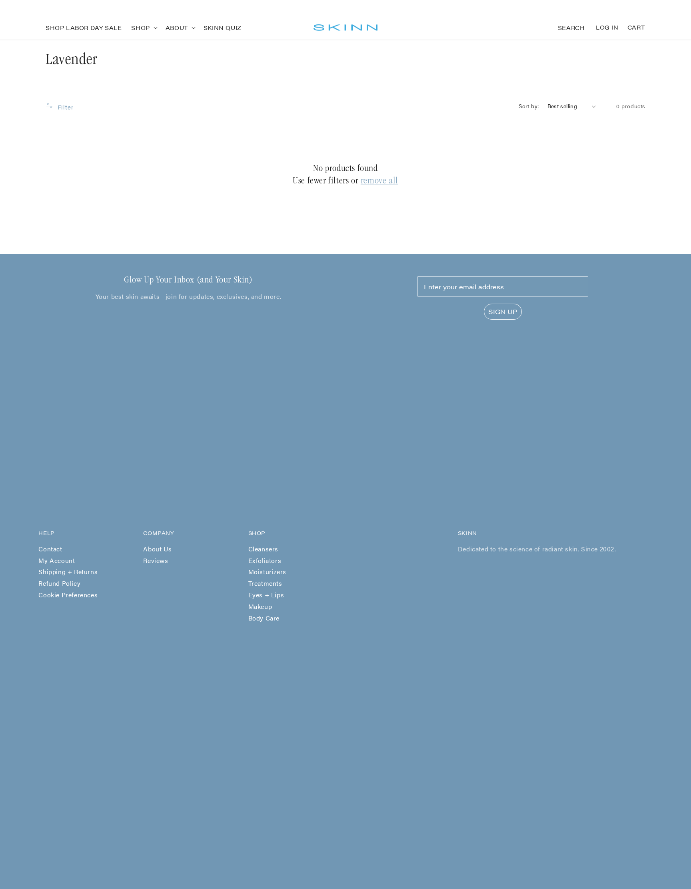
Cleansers (263, 548)
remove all (379, 181)
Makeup (260, 606)
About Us (157, 548)
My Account (56, 560)
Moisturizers (267, 571)
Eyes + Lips (266, 594)
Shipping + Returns (68, 571)
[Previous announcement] (48, 7)
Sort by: (529, 106)
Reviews (155, 560)
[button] (143, 27)
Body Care (264, 617)
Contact (50, 548)
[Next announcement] (642, 7)
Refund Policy (59, 583)
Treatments (265, 583)
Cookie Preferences (68, 594)
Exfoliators (265, 560)
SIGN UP (502, 311)
